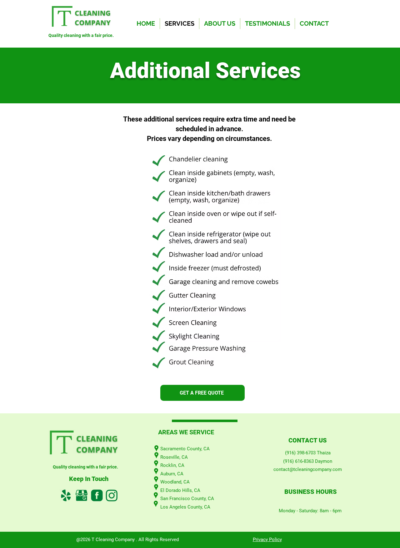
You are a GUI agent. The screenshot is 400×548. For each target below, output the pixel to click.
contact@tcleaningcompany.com (307, 469)
